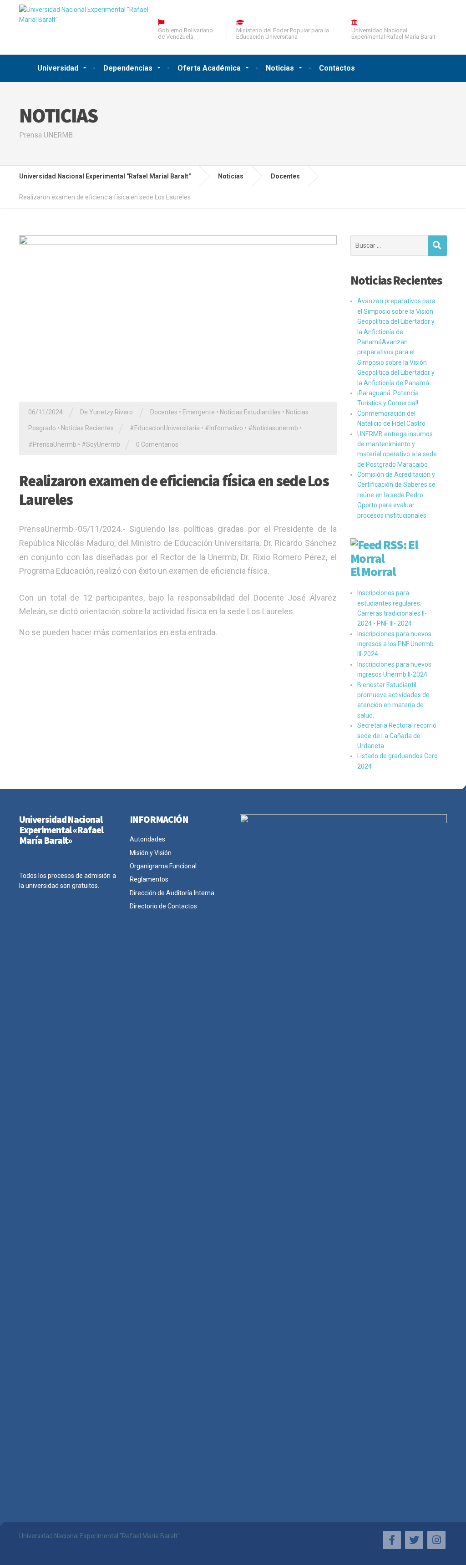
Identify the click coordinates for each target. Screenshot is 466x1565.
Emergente (198, 412)
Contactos (337, 68)
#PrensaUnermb (52, 444)
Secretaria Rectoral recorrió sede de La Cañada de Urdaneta (396, 735)
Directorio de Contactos (163, 906)
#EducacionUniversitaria (165, 428)
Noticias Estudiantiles (250, 412)
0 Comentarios (157, 444)
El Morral (373, 571)
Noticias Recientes (87, 428)
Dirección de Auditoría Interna (172, 893)
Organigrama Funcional (163, 866)
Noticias (280, 68)
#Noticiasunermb (273, 428)
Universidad (57, 68)
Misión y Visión (151, 852)
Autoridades (147, 839)
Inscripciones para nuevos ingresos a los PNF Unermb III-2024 (395, 644)
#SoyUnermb (100, 444)
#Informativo (224, 428)
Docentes (163, 412)
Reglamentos (149, 879)
